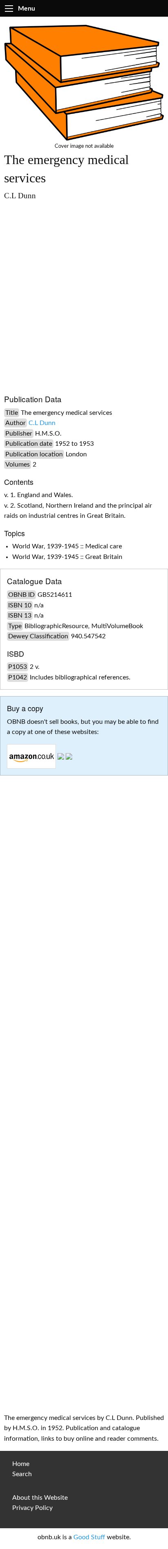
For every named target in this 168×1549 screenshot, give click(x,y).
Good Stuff (89, 1537)
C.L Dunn (42, 423)
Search (22, 1474)
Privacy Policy (32, 1508)
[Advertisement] (84, 293)
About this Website (40, 1497)
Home (20, 1464)
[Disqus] (84, 1077)
